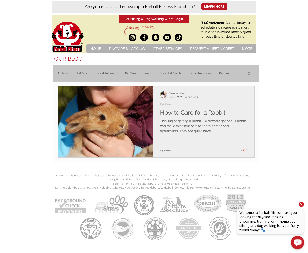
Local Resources (200, 73)
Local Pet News (107, 73)
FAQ (143, 175)
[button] (249, 74)
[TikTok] (178, 37)
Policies (133, 175)
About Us (62, 175)
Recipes (224, 73)
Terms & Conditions (236, 175)
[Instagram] (132, 37)
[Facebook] (144, 37)
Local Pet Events (170, 73)
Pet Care (130, 73)
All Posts (63, 73)
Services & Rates (81, 175)
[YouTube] (167, 37)
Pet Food (82, 73)
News (148, 73)
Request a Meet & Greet (110, 175)
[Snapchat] (155, 37)
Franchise (193, 175)
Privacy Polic (211, 175)
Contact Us (177, 175)
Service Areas (159, 175)
